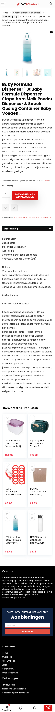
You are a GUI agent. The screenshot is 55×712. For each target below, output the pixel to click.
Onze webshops (10, 672)
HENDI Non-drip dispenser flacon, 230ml (38, 539)
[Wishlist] (20, 708)
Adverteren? (8, 668)
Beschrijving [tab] (11, 228)
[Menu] (3, 4)
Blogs (4, 664)
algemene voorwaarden (14, 688)
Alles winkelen (9, 660)
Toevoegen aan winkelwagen (25, 195)
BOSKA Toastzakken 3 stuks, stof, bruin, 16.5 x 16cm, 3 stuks (38, 494)
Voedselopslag (10, 16)
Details (46, 180)
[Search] (50, 4)
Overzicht (7, 656)
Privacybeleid (8, 684)
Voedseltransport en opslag (26, 12)
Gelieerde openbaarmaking (15, 692)
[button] (51, 32)
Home (5, 12)
